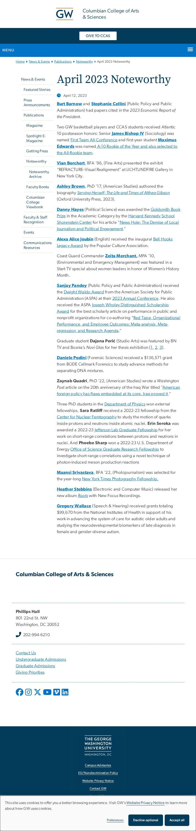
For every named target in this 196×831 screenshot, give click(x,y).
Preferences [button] (115, 820)
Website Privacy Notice (98, 780)
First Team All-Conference (94, 140)
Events (29, 232)
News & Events (39, 61)
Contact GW (98, 788)
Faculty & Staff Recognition (35, 219)
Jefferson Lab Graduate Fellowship (126, 430)
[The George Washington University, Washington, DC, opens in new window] (98, 745)
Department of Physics (124, 404)
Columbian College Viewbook (35, 202)
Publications (63, 61)
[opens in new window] (20, 696)
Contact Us (26, 653)
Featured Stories (37, 90)
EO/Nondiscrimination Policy (98, 773)
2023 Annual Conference (135, 298)
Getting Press (37, 151)
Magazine (34, 125)
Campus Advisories (98, 765)
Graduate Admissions (35, 666)
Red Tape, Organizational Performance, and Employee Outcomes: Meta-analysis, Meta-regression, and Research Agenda (118, 324)
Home (20, 61)
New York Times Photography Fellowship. (120, 479)
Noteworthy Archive (39, 174)
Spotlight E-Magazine (35, 138)
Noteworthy (84, 61)
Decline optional (145, 820)
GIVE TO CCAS (98, 36)
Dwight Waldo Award (84, 292)
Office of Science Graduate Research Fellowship (114, 449)
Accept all (177, 820)
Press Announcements (37, 102)
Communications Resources (38, 245)
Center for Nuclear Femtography (87, 417)
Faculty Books (37, 187)
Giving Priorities (30, 672)
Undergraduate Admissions (41, 659)
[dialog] (98, 813)
